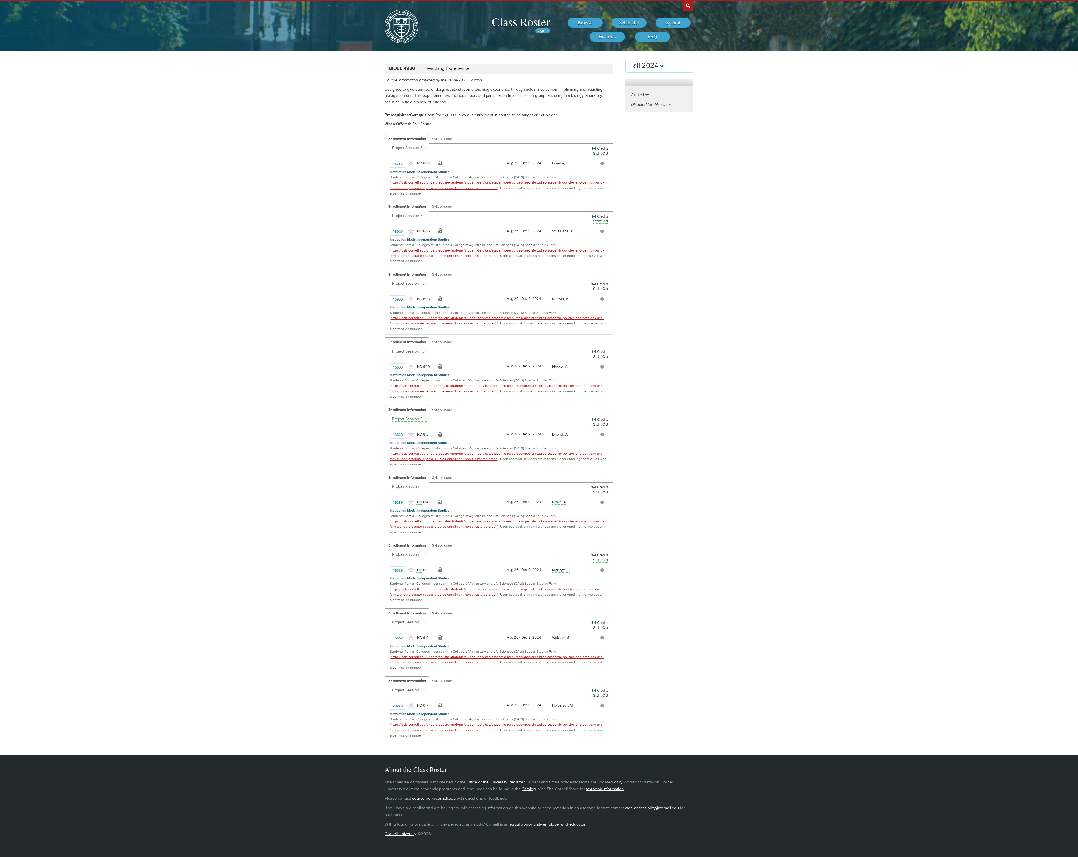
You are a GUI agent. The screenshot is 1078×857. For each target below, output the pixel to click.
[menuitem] (585, 23)
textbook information (605, 789)
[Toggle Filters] (659, 82)
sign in (543, 31)
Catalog (529, 789)
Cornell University (400, 834)
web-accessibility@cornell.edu (652, 808)
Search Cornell (688, 5)
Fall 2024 (644, 65)
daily (618, 782)
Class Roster (521, 21)
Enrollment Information (407, 139)
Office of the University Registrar (495, 782)
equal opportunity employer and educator (547, 824)
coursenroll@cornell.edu (434, 798)
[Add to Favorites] (411, 163)
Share (640, 94)
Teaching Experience (447, 68)
